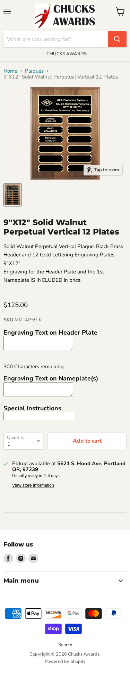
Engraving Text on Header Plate (50, 332)
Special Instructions (32, 408)
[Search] (117, 39)
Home (10, 71)
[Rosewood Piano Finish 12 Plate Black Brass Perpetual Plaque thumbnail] (12, 195)
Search (65, 645)
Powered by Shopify (65, 661)
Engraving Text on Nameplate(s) (50, 378)
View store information (33, 485)
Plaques (34, 71)
